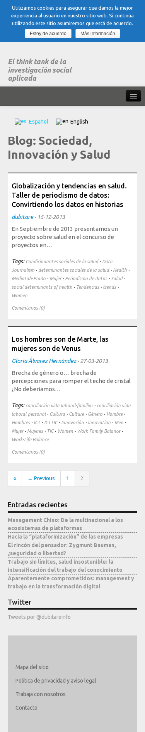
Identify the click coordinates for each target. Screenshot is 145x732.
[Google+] (55, 721)
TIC (50, 431)
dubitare (22, 217)
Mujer (55, 278)
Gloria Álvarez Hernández (44, 361)
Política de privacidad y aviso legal (55, 681)
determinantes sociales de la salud (73, 270)
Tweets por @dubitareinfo (39, 617)
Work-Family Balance (98, 431)
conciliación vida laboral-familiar (59, 405)
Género (95, 414)
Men (118, 422)
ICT (37, 422)
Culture (76, 414)
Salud (117, 278)
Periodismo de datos (86, 278)
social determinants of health (42, 287)
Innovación (72, 422)
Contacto (26, 708)
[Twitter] (22, 721)
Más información (97, 33)
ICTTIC (50, 422)
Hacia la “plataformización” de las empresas (65, 537)
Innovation (99, 422)
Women (19, 295)
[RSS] (78, 721)
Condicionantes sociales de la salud (62, 261)
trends (109, 287)
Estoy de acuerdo (48, 33)
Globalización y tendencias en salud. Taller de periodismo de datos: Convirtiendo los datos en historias (69, 195)
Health (120, 270)
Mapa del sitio (32, 667)
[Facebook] (33, 721)
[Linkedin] (44, 721)
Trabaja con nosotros (40, 694)
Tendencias (87, 287)
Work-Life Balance (30, 439)
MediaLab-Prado (29, 278)
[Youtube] (67, 721)
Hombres (21, 422)
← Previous (41, 478)
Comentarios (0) (28, 307)
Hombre (114, 414)
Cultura (57, 414)
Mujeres (35, 431)
